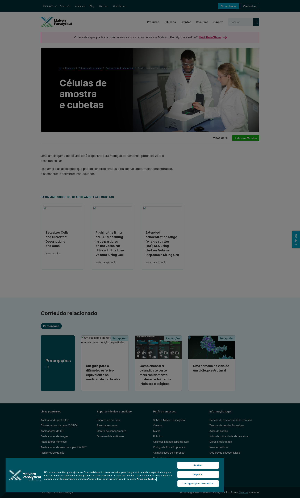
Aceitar (198, 465)
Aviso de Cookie (146, 479)
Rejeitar (198, 474)
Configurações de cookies (198, 483)
